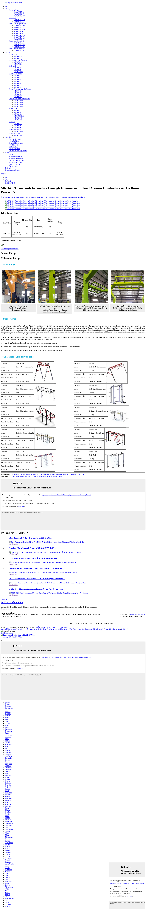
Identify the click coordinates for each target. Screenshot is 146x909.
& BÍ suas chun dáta (12, 601)
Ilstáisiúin (12, 18)
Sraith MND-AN (19, 12)
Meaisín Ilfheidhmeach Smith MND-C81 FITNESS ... (32, 548)
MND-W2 (17, 126)
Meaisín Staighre (15, 129)
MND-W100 (18, 62)
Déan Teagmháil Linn (12, 170)
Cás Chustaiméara (15, 162)
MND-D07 (17, 77)
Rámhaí (12, 122)
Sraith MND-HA (19, 45)
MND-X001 (18, 118)
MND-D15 (17, 85)
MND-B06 (17, 70)
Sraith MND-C (19, 22)
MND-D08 (17, 79)
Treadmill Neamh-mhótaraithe (19, 99)
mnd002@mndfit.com (137, 614)
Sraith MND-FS (19, 39)
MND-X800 (18, 135)
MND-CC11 (18, 97)
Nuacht (11, 154)
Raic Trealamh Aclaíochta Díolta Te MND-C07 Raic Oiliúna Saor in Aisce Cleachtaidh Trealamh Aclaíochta (47, 474)
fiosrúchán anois (6, 609)
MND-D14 (17, 83)
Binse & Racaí (14, 10)
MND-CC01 (18, 112)
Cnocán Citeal (14, 141)
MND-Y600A (18, 104)
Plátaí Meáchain (14, 149)
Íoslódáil (8, 168)
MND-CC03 (18, 91)
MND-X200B (18, 131)
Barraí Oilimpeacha (16, 143)
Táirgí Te (38, 627)
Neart (7, 8)
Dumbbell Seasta (15, 139)
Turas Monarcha (14, 164)
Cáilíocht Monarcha (16, 158)
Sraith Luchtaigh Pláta (16, 41)
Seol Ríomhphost (7, 633)
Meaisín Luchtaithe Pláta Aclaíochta (42, 629)
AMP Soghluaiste (63, 627)
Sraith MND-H (19, 50)
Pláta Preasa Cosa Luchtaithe (82, 629)
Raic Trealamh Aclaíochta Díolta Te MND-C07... (30, 538)
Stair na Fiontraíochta (16, 160)
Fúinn (7, 153)
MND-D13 (17, 58)
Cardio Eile (13, 108)
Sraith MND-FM (19, 37)
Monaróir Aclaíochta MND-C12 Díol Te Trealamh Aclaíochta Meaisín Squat (36, 476)
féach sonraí (13, 544)
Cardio (7, 52)
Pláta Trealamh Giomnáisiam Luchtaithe (106, 629)
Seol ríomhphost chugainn (9, 249)
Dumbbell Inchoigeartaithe (18, 151)
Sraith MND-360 (19, 20)
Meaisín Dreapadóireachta (18, 60)
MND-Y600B (18, 106)
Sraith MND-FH (19, 35)
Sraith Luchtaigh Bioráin (17, 23)
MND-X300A (18, 72)
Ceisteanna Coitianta (16, 156)
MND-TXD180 (19, 116)
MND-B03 (17, 68)
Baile (7, 6)
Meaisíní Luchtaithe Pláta (63, 629)
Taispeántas (13, 166)
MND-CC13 (18, 114)
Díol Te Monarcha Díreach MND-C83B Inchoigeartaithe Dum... (37, 579)
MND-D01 (17, 75)
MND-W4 (17, 127)
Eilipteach (12, 66)
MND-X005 (18, 120)
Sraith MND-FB (19, 29)
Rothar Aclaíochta (15, 74)
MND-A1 (17, 110)
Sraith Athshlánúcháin (16, 49)
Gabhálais (8, 137)
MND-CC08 (18, 124)
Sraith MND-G (19, 43)
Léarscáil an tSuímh (48, 627)
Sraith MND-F (19, 14)
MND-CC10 (18, 95)
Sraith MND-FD (19, 31)
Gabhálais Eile (14, 145)
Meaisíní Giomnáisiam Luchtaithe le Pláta (15, 629)
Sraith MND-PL (19, 47)
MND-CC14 (18, 56)
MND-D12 (17, 81)
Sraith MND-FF (19, 16)
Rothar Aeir (13, 54)
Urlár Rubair (13, 147)
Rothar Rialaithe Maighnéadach (20, 89)
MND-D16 (17, 87)
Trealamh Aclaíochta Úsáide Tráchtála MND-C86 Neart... (34, 558)
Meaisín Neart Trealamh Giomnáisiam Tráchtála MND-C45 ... (36, 568)
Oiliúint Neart (126, 629)
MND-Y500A (18, 101)
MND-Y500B (18, 102)
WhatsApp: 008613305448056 (11, 637)
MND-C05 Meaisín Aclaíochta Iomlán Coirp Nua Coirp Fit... (36, 589)
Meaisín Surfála (14, 133)
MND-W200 (18, 64)
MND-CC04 (18, 93)
